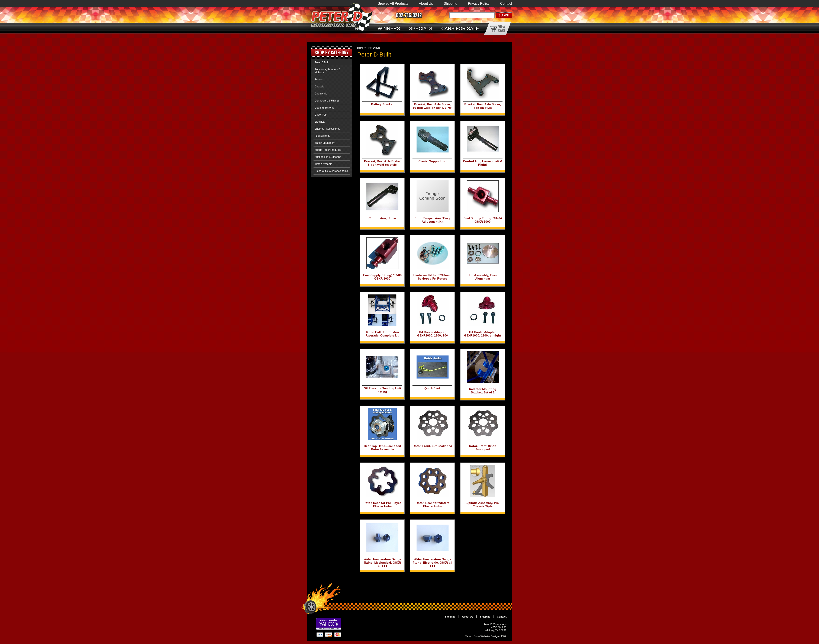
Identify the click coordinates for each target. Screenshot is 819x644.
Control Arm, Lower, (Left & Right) (482, 163)
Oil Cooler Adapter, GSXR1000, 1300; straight (482, 333)
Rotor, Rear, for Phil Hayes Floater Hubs (382, 504)
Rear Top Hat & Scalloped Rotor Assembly (382, 447)
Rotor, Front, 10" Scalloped (432, 446)
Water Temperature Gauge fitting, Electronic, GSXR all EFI (432, 562)
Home (360, 47)
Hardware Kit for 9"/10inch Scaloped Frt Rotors (432, 276)
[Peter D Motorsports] (333, 21)
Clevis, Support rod (432, 161)
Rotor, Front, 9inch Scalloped (482, 447)
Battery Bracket (382, 104)
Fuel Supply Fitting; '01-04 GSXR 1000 (482, 219)
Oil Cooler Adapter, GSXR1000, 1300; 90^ (432, 333)
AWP (504, 636)
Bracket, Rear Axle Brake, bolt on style (482, 106)
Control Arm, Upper (382, 218)
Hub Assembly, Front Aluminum (483, 276)
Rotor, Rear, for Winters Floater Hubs (432, 504)
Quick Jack (432, 388)
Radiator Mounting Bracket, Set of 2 (482, 390)
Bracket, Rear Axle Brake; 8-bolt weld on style (382, 163)
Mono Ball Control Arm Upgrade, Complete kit (382, 333)
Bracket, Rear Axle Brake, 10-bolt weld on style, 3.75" (432, 106)
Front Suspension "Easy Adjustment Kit (432, 219)
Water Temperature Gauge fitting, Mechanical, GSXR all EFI (382, 562)
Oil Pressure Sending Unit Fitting (382, 390)
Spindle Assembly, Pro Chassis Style (482, 504)
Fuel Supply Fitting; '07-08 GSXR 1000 (382, 276)
